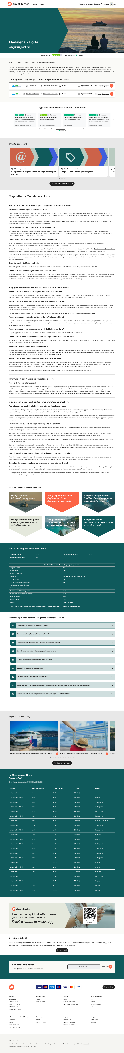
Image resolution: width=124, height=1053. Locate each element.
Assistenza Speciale (54, 354)
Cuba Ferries (94, 1019)
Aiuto (92, 1006)
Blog (92, 999)
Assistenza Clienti (96, 1004)
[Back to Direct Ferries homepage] (18, 4)
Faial (26, 62)
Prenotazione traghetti (15, 1009)
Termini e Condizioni (69, 1024)
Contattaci (93, 1001)
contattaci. (86, 1044)
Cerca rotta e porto (14, 1004)
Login (65, 999)
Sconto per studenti (14, 1027)
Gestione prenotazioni (69, 1001)
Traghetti (93, 1022)
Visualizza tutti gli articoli (62, 763)
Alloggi (38, 999)
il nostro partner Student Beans (104, 249)
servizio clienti (86, 352)
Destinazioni (12, 999)
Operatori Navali (13, 1001)
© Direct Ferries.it (13, 1040)
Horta (33, 62)
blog (80, 279)
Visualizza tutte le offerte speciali (62, 184)
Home (11, 62)
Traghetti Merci (40, 1001)
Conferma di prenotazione (70, 1004)
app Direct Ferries (84, 435)
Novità (11, 1022)
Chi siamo (12, 1019)
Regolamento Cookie (69, 1022)
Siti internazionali (14, 1024)
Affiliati (38, 1019)
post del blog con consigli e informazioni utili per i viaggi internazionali (87, 393)
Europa (19, 62)
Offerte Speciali (32, 233)
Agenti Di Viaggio (41, 1022)
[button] (62, 625)
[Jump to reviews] (62, 55)
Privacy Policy (67, 1019)
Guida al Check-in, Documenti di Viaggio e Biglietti (39, 393)
